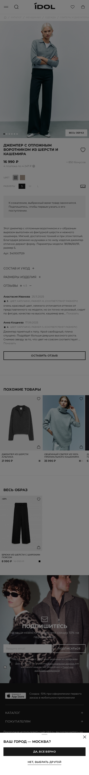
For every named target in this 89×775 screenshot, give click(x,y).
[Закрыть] (84, 737)
